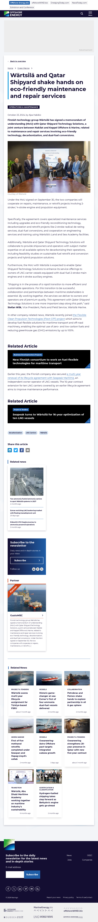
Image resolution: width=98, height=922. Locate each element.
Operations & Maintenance (23, 107)
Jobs (70, 860)
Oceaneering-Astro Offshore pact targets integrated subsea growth (47, 746)
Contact (89, 897)
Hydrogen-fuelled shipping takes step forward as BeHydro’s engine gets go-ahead (48, 799)
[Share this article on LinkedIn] (10, 450)
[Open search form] (82, 13)
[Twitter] (41, 569)
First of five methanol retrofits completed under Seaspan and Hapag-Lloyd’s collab (20, 749)
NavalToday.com (79, 3)
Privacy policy (68, 897)
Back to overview (18, 61)
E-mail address (13, 867)
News (69, 855)
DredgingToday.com (60, 3)
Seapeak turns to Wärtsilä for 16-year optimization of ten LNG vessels (48, 416)
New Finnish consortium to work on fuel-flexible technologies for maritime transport (45, 361)
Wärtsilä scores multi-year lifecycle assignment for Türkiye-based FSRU (19, 701)
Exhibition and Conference (22, 7)
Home (10, 68)
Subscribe (20, 560)
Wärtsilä (43, 433)
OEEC (89, 855)
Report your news (53, 897)
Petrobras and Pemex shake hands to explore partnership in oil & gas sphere (76, 699)
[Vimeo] (25, 888)
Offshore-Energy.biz (19, 3)
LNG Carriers (31, 433)
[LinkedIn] (33, 569)
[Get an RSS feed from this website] (37, 888)
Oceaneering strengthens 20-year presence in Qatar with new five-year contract (77, 746)
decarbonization (15, 433)
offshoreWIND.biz (40, 3)
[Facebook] (37, 569)
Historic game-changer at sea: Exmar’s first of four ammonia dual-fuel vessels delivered (48, 701)
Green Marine (23, 68)
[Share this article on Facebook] (22, 450)
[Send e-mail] (31, 888)
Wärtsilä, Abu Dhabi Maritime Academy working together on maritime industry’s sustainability (20, 800)
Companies (87, 860)
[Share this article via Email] (28, 450)
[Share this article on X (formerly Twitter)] (16, 450)
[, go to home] (13, 13)
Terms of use (81, 897)
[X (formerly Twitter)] (14, 888)
